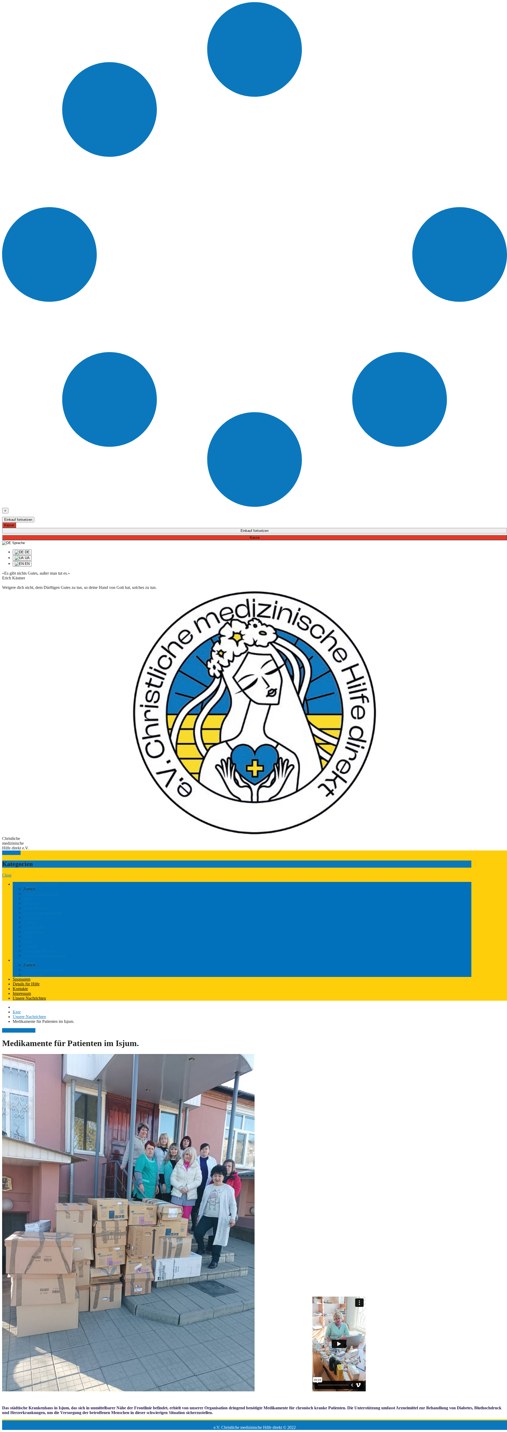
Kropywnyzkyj (36, 908)
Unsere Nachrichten (29, 998)
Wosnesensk (33, 931)
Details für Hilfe (26, 984)
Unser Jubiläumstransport (44, 955)
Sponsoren (21, 979)
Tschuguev (32, 917)
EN (27, 564)
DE (27, 552)
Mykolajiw (32, 903)
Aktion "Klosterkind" (41, 893)
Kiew (27, 898)
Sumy (28, 941)
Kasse (9, 525)
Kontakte (20, 988)
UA (27, 558)
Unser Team (33, 974)
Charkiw (30, 922)
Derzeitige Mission (39, 950)
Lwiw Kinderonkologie (43, 912)
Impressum (22, 993)
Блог (17, 1012)
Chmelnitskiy (34, 927)
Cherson (30, 946)
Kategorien (11, 852)
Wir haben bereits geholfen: (35, 884)
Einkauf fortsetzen (18, 520)
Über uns (20, 960)
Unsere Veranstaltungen (43, 969)
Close (7, 875)
